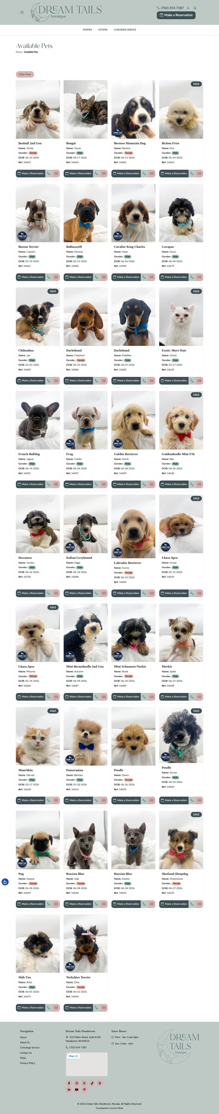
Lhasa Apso (170, 557)
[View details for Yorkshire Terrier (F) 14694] (86, 943)
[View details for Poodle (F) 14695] (133, 736)
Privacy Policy (27, 1063)
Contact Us (26, 1052)
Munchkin (25, 770)
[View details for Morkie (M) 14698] (181, 633)
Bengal (71, 143)
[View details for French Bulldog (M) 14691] (38, 420)
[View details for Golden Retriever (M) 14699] (133, 420)
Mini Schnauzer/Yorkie (130, 666)
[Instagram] (76, 1083)
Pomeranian (74, 770)
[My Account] (188, 8)
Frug (69, 454)
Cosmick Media (116, 1108)
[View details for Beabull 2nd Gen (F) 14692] (38, 109)
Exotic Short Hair (174, 350)
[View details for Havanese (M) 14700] (38, 524)
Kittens (103, 30)
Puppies (87, 30)
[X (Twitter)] (84, 1083)
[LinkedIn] (69, 1089)
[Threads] (100, 1083)
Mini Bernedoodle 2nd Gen (85, 666)
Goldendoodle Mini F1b (178, 454)
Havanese (25, 557)
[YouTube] (76, 1089)
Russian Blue (75, 873)
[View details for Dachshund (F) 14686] (86, 316)
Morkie (167, 666)
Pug (21, 873)
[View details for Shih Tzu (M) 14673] (38, 943)
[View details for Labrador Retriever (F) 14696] (133, 526)
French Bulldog (29, 454)
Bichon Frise (170, 143)
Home (19, 52)
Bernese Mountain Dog (130, 143)
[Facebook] (69, 1083)
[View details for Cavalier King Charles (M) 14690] (133, 213)
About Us (25, 1042)
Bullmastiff (74, 246)
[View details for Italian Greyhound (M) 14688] (86, 524)
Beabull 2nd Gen (30, 143)
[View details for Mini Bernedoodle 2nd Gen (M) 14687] (86, 633)
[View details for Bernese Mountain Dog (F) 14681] (133, 109)
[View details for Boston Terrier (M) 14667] (38, 213)
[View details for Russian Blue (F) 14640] (86, 840)
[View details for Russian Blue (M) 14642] (133, 840)
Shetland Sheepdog (175, 873)
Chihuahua (26, 350)
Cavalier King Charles (129, 246)
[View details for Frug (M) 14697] (86, 420)
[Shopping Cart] (194, 8)
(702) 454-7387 (78, 1047)
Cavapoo (168, 246)
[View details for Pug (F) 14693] (38, 840)
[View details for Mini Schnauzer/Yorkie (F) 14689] (133, 633)
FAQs (23, 1058)
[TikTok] (92, 1083)
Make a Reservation (178, 15)
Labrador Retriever (127, 563)
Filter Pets (25, 74)
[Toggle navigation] (22, 12)
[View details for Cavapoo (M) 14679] (181, 213)
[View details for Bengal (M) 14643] (86, 109)
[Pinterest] (84, 1089)
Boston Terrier (28, 246)
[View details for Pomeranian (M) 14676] (86, 736)
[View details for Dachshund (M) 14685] (133, 316)
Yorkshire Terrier (78, 977)
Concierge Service (125, 30)
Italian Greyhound (79, 557)
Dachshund (74, 350)
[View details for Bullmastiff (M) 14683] (86, 213)
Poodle (118, 770)
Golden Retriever (126, 454)
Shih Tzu (24, 977)
